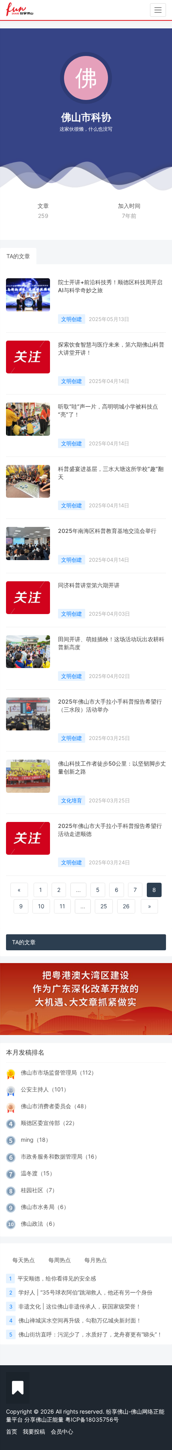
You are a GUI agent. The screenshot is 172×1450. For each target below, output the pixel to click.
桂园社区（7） (39, 1190)
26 (126, 906)
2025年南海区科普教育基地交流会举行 (107, 530)
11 (62, 906)
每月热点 (95, 1260)
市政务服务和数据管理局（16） (60, 1156)
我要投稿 (34, 1431)
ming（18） (36, 1139)
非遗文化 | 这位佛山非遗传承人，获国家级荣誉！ (79, 1306)
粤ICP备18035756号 (92, 1419)
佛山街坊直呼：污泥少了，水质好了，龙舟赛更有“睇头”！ (90, 1334)
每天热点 (23, 1260)
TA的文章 (18, 256)
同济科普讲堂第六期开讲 (89, 585)
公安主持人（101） (45, 1089)
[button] (13, 999)
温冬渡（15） (38, 1173)
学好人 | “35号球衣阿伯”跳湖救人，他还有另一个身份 (85, 1292)
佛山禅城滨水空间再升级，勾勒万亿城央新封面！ (80, 1320)
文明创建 (71, 319)
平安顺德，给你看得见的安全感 (57, 1278)
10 (41, 906)
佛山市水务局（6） (45, 1206)
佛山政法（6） (39, 1223)
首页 (11, 1431)
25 (103, 906)
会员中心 (62, 1431)
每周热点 (59, 1260)
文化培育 (71, 800)
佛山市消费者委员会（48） (55, 1106)
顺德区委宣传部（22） (49, 1122)
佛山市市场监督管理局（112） (59, 1072)
